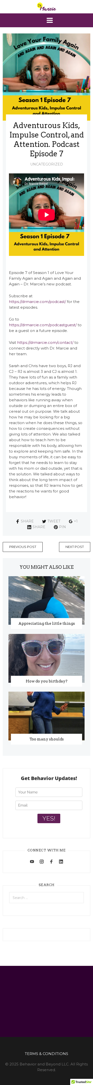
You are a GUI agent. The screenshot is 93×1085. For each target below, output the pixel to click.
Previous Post (22, 547)
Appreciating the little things (46, 623)
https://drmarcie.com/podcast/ (37, 301)
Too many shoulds (47, 739)
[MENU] (46, 20)
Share (27, 521)
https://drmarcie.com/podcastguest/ (43, 325)
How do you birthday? (46, 681)
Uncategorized (46, 164)
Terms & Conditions (46, 1053)
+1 (76, 521)
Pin (62, 527)
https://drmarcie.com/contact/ (45, 342)
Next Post (74, 547)
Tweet (53, 521)
